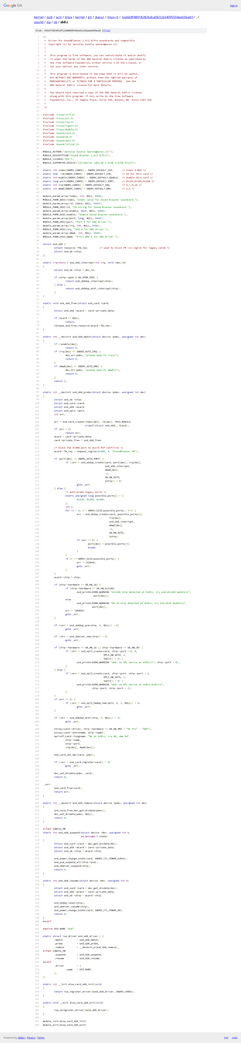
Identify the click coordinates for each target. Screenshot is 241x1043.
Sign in (233, 5)
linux (68, 17)
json (234, 1037)
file (106, 30)
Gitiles (21, 1037)
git (90, 17)
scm (59, 17)
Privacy (31, 1037)
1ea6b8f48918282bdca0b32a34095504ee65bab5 (157, 17)
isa (48, 22)
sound (38, 22)
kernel (39, 17)
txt (226, 1037)
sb (55, 22)
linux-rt (112, 17)
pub (50, 17)
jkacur (99, 17)
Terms (40, 1037)
